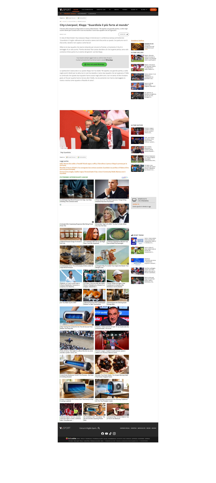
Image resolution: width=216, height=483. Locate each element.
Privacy (81, 440)
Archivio (154, 428)
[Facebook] (102, 434)
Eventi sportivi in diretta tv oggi (142, 206)
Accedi (153, 9)
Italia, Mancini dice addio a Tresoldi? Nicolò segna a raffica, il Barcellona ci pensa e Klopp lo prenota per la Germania (93, 164)
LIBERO (78, 438)
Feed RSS (148, 428)
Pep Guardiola (65, 152)
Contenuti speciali (125, 428)
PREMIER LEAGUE (82, 21)
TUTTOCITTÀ (120, 438)
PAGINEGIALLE (88, 438)
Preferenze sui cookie (95, 440)
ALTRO (143, 9)
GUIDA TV (134, 9)
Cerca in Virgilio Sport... (88, 428)
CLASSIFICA (92, 13)
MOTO (116, 9)
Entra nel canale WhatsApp (95, 64)
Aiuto (102, 440)
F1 (110, 9)
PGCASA (105, 438)
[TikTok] (110, 434)
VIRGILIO (83, 438)
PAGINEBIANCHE (112, 438)
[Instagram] (114, 434)
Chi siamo (71, 440)
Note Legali (76, 440)
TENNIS (124, 9)
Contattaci (134, 428)
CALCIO (75, 9)
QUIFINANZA (135, 438)
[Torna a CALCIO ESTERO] (61, 14)
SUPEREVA (147, 438)
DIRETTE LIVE (101, 9)
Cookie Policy (87, 440)
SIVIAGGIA (128, 438)
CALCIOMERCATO (87, 9)
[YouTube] (106, 434)
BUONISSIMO (141, 438)
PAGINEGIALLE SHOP (98, 438)
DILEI (124, 438)
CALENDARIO (82, 13)
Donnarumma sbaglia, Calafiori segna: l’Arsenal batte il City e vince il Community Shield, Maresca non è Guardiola (92, 172)
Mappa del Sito (141, 428)
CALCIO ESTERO (72, 21)
